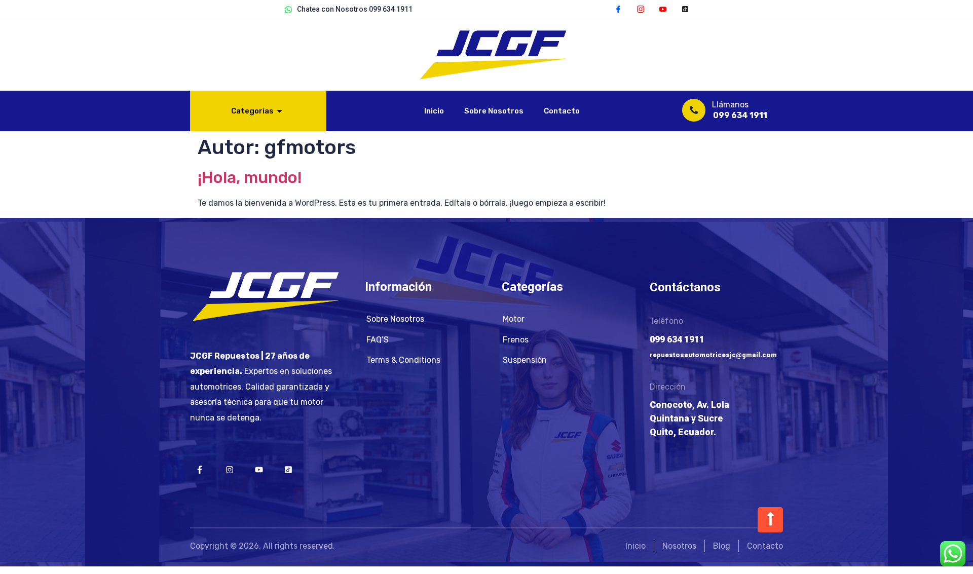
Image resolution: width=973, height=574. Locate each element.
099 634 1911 (740, 115)
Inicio (434, 111)
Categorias (252, 111)
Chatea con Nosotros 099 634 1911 (355, 9)
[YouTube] (662, 8)
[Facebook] (618, 8)
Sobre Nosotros (493, 111)
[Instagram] (640, 8)
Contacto (562, 111)
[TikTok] (685, 8)
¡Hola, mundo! (250, 177)
